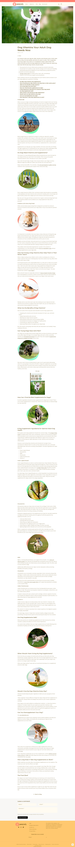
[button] (27, 4)
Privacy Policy (32, 831)
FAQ (30, 823)
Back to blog (38, 794)
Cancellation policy (38, 845)
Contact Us (31, 827)
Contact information (55, 844)
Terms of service (41, 844)
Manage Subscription (33, 825)
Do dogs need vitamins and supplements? (30, 81)
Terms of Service (32, 829)
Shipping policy (48, 844)
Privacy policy (35, 844)
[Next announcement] (62, 1)
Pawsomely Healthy (22, 844)
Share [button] (20, 55)
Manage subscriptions (37, 846)
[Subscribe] (46, 837)
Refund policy (29, 844)
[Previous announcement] (13, 1)
